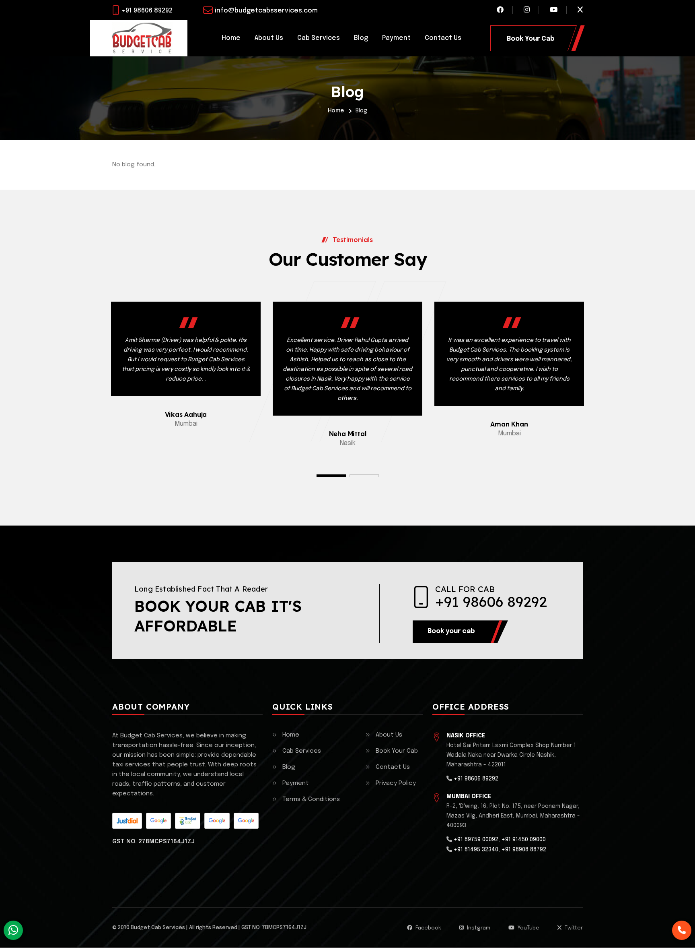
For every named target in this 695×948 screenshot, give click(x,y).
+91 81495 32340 (476, 850)
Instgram (478, 928)
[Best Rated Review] (187, 821)
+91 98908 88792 (524, 850)
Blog (361, 38)
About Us (269, 38)
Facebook (427, 928)
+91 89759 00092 (476, 839)
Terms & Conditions (311, 799)
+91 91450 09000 (524, 839)
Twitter (573, 928)
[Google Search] (216, 821)
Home (231, 38)
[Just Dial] (127, 821)
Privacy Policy (396, 783)
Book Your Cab (397, 751)
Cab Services (318, 38)
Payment (396, 38)
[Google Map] (158, 821)
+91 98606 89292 (147, 10)
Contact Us (443, 38)
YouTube (527, 928)
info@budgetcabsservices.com (266, 10)
